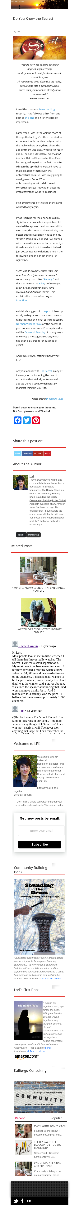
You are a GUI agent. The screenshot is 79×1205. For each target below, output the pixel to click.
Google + (38, 453)
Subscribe (39, 844)
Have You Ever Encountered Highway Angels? (39, 631)
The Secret (46, 371)
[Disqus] (39, 687)
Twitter (18, 453)
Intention (21, 300)
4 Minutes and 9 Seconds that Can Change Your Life (38, 589)
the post (46, 311)
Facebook (27, 453)
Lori (19, 31)
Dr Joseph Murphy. (35, 332)
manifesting (33, 535)
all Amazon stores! (51, 978)
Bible (41, 283)
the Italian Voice (54, 398)
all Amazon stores (35, 1051)
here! (48, 1048)
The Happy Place (51, 490)
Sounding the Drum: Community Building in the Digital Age (48, 500)
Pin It (47, 453)
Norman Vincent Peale (29, 324)
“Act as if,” (48, 279)
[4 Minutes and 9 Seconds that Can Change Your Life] (38, 584)
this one (29, 117)
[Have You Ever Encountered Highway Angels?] (38, 626)
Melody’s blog (47, 109)
